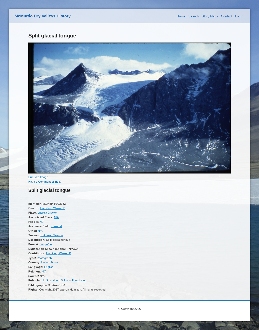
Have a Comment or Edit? (45, 181)
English (48, 266)
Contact (226, 16)
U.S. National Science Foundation (64, 280)
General (56, 226)
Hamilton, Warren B (52, 208)
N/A (56, 217)
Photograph (44, 258)
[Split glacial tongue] (129, 172)
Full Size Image (38, 177)
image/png (46, 244)
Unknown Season (51, 235)
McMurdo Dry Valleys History (43, 16)
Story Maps (210, 16)
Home (181, 16)
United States (49, 262)
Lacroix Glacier (47, 212)
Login (239, 16)
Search (193, 16)
